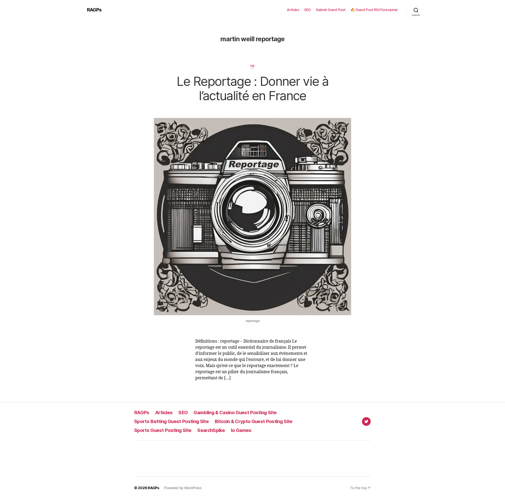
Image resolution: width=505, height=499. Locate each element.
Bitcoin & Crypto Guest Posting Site (254, 421)
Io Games (241, 430)
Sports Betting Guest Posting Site (171, 421)
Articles (293, 10)
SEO (307, 10)
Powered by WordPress (183, 488)
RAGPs (94, 9)
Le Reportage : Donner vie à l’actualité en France (252, 88)
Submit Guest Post (331, 10)
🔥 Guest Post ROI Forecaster (374, 10)
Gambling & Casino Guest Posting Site (235, 412)
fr (252, 66)
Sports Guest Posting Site (162, 430)
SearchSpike (211, 430)
